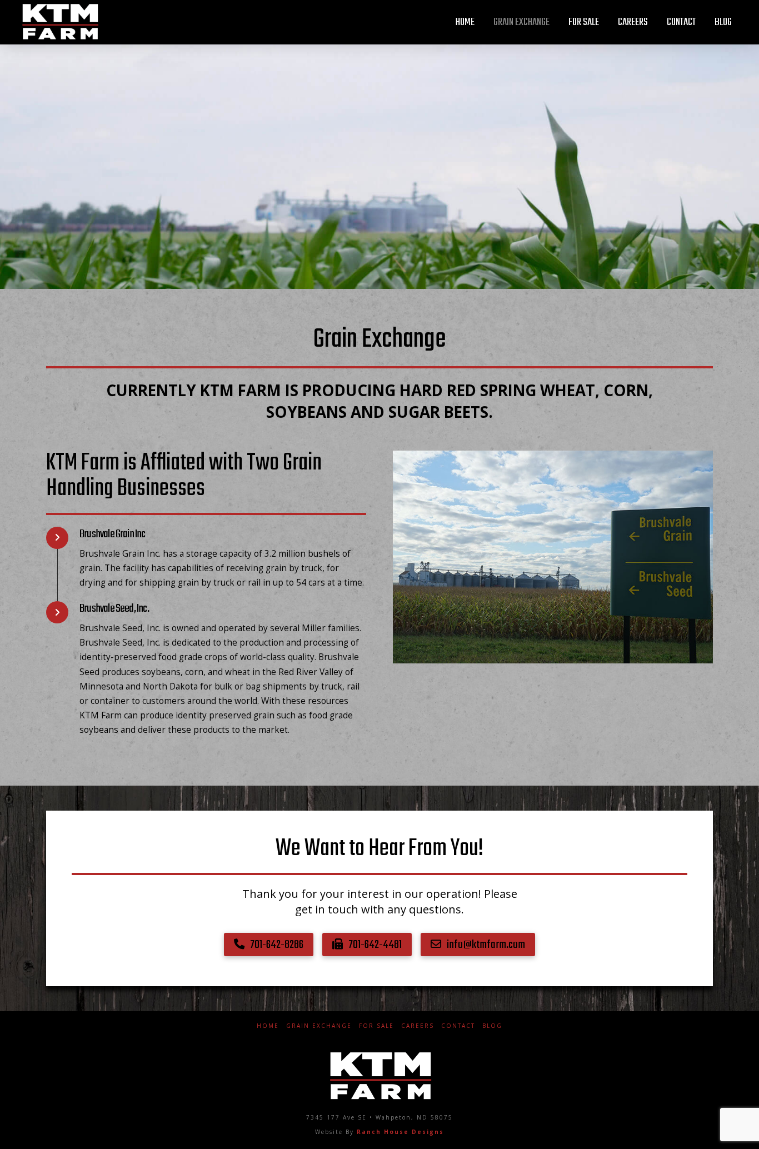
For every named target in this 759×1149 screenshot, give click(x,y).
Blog (492, 1026)
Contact (458, 1026)
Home (268, 1026)
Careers (417, 1026)
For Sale (376, 1026)
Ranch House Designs (400, 1132)
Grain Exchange (319, 1026)
